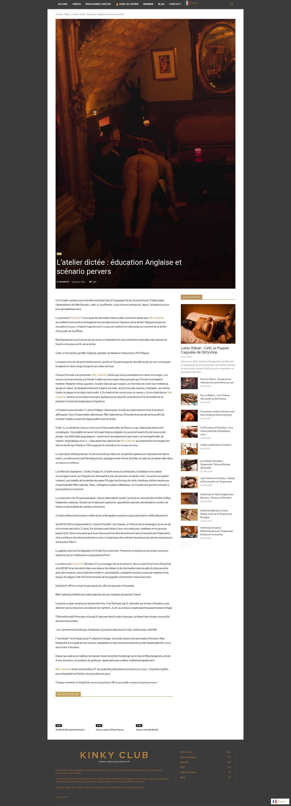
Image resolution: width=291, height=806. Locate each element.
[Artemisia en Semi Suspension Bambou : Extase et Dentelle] (189, 498)
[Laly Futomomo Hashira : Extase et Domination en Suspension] (189, 482)
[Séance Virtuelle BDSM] (154, 714)
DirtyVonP (64, 281)
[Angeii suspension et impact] (189, 449)
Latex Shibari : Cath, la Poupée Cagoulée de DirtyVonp (205, 350)
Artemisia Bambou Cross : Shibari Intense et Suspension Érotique (216, 514)
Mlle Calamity (156, 318)
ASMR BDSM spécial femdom (70, 729)
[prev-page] (183, 545)
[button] (231, 4)
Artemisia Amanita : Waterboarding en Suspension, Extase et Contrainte (217, 531)
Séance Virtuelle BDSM (147, 729)
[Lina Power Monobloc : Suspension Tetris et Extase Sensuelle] (189, 465)
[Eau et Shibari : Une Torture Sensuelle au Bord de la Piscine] (189, 399)
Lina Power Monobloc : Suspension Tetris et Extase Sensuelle (215, 464)
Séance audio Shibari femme (110, 729)
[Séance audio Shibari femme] (114, 714)
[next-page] (188, 545)
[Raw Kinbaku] (114, 757)
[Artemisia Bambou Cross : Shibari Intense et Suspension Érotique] (189, 515)
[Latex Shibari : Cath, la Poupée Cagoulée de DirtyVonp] (208, 324)
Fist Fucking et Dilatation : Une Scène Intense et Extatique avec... (216, 431)
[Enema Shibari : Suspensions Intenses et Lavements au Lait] (189, 383)
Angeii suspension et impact (215, 444)
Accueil (59, 14)
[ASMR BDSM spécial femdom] (74, 714)
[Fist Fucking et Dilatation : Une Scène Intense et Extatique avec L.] (189, 432)
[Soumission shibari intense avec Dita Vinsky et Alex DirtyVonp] (189, 416)
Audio (59, 725)
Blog (66, 14)
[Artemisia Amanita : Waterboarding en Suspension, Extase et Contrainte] (189, 532)
